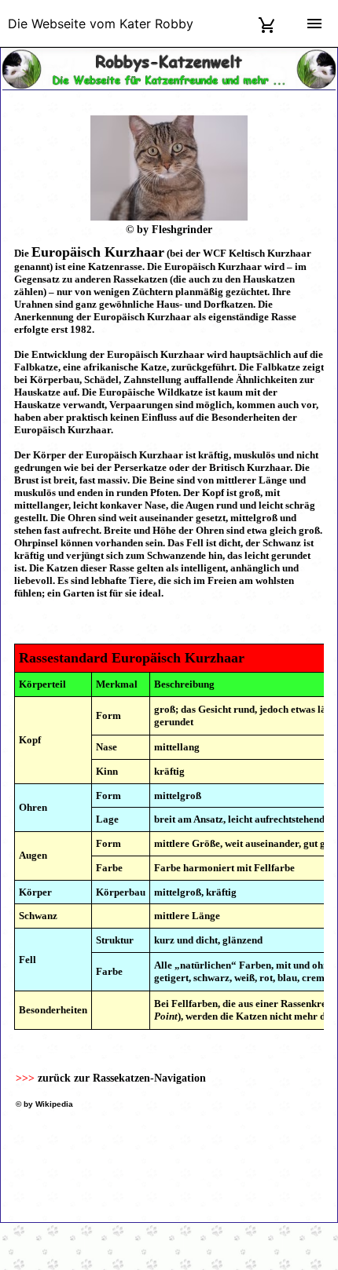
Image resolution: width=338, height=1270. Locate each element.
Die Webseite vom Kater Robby (100, 23)
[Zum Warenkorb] (267, 23)
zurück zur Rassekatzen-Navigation (122, 1078)
